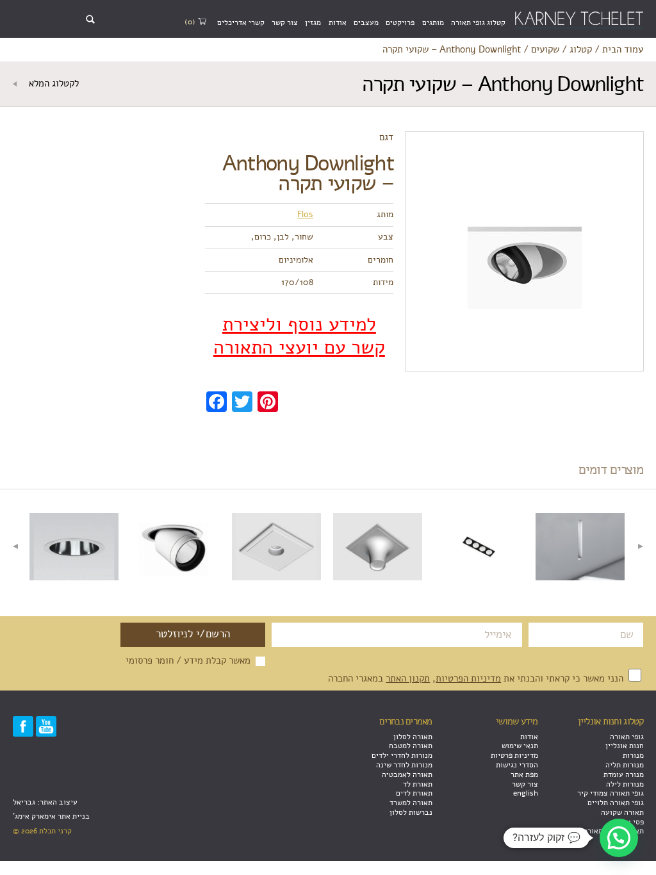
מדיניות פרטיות (514, 755)
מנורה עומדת (623, 774)
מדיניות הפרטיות (468, 678)
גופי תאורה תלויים (615, 802)
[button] (619, 838)
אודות (338, 22)
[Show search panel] (90, 19)
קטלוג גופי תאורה (478, 22)
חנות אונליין (624, 745)
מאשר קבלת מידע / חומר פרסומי (188, 661)
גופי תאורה (627, 737)
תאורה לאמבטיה (407, 774)
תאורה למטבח (410, 745)
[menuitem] (478, 23)
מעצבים (366, 22)
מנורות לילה (625, 784)
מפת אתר (524, 774)
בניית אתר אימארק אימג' (51, 816)
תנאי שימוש (520, 745)
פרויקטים (400, 22)
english (525, 793)
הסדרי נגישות (517, 765)
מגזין (313, 22)
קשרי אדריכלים (241, 22)
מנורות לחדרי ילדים (402, 755)
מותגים (433, 22)
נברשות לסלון (411, 812)
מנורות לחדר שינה (404, 765)
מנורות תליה (624, 765)
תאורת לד (417, 784)
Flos (305, 214)
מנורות (633, 755)
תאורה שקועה (622, 812)
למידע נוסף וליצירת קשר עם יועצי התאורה (299, 336)
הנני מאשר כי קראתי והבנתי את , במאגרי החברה (477, 678)
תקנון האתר (408, 678)
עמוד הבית (622, 50)
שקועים (545, 50)
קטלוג (581, 50)
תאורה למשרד (411, 802)
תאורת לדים (414, 793)
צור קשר (285, 22)
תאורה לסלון (412, 737)
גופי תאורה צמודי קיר (610, 793)
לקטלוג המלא (52, 84)
